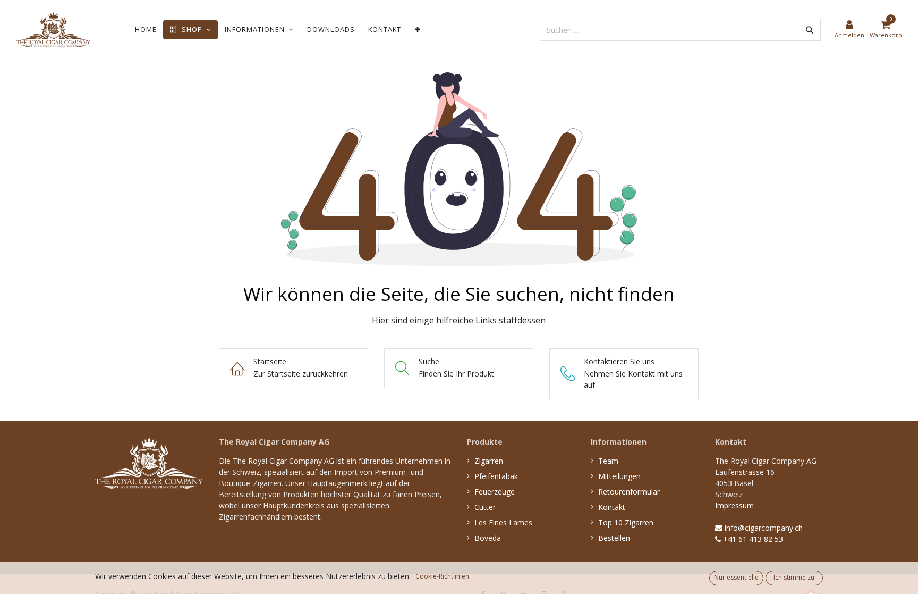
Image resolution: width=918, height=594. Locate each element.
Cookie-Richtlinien (442, 576)
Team (608, 461)
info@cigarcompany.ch (762, 528)
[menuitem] (146, 29)
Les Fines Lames (503, 522)
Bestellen (614, 538)
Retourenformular (629, 492)
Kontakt (611, 507)
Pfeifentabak (496, 476)
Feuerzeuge (494, 492)
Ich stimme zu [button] (794, 577)
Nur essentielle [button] (736, 577)
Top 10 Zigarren (625, 522)
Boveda (487, 538)
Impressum (734, 505)
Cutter (485, 507)
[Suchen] (809, 29)
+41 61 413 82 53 (752, 539)
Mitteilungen (619, 476)
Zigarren (488, 461)
